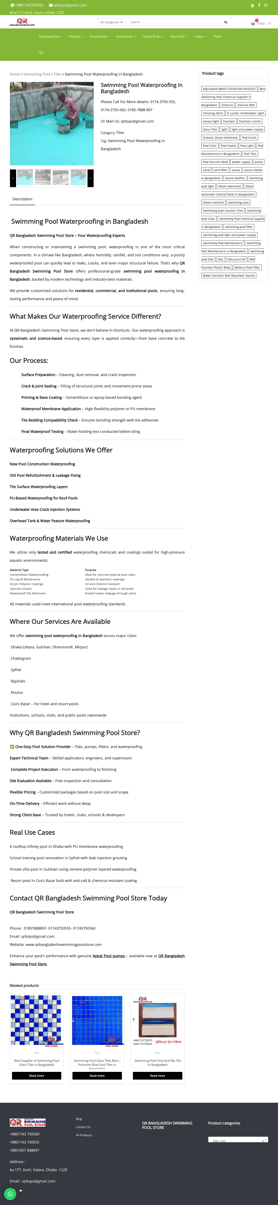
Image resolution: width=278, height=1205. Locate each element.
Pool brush (249, 137)
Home (15, 74)
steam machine (213, 202)
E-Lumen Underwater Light (245, 113)
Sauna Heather (235, 178)
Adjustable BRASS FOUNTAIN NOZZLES (229, 89)
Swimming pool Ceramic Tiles (223, 210)
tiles (220, 259)
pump (259, 162)
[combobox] (238, 1139)
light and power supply (247, 129)
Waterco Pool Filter (247, 267)
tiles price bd (236, 259)
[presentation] (14, 124)
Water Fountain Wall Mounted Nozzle (229, 275)
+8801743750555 (28, 5)
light (224, 129)
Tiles (57, 74)
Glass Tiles (210, 129)
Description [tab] (22, 198)
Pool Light (247, 146)
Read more (36, 1076)
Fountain (229, 121)
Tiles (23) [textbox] (237, 1141)
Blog (79, 1119)
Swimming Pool (36, 74)
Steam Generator (229, 186)
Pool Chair (210, 146)
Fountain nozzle (250, 121)
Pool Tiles (250, 154)
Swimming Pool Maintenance (222, 243)
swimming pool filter (239, 227)
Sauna (236, 170)
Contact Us (83, 1127)
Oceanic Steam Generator (220, 137)
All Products (84, 1135)
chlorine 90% (246, 105)
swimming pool (238, 202)
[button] (10, 1194)
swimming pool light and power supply (229, 235)
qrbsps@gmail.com (70, 5)
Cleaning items (213, 113)
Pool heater (228, 146)
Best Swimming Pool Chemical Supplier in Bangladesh (233, 97)
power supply (241, 162)
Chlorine (227, 105)
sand (206, 170)
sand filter (221, 170)
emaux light (211, 121)
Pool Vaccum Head (215, 162)
